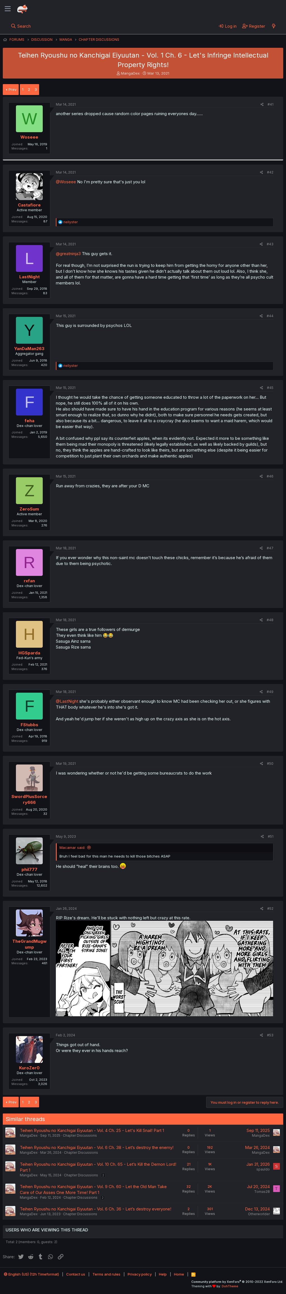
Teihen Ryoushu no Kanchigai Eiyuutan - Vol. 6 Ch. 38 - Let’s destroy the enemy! (96, 1147)
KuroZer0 (29, 1067)
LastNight (29, 276)
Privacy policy (140, 1274)
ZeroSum (29, 509)
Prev (12, 89)
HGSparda (29, 653)
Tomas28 (262, 1191)
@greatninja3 (68, 253)
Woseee (29, 137)
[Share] (262, 104)
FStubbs (29, 724)
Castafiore (29, 205)
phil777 (29, 869)
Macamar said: (72, 847)
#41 (270, 104)
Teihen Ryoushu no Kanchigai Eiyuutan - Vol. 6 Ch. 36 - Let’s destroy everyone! (95, 1209)
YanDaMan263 (29, 348)
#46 (270, 476)
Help (163, 1274)
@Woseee (66, 181)
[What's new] (273, 26)
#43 (270, 244)
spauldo (263, 1169)
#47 (270, 548)
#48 (270, 620)
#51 (270, 836)
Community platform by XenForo (237, 1282)
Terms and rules (106, 1274)
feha (29, 420)
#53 (270, 1035)
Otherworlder (259, 1214)
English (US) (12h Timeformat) (33, 1274)
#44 (270, 316)
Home (179, 1274)
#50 (270, 763)
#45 (270, 388)
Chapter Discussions (80, 1135)
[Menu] (7, 9)
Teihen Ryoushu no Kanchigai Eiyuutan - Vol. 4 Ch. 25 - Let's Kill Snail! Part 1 (92, 1130)
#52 (270, 908)
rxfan (29, 580)
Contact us (75, 1274)
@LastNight (67, 701)
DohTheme (230, 1286)
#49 (270, 692)
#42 (270, 172)
